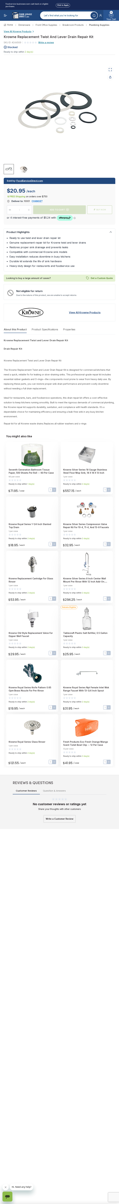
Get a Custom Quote (102, 278)
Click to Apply (63, 5)
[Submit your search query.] (93, 15)
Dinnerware (24, 25)
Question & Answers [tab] (54, 790)
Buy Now (101, 209)
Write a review (46, 42)
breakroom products (73, 25)
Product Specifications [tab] (45, 329)
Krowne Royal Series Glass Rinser (27, 741)
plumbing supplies (99, 25)
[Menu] (5, 15)
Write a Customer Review (59, 818)
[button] (100, 15)
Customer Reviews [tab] (26, 790)
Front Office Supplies (46, 25)
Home (10, 24)
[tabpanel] (59, 382)
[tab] (9, 169)
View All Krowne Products (17, 31)
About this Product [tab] (15, 329)
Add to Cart (57, 209)
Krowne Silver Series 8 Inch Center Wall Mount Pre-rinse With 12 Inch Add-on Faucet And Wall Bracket (84, 581)
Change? (37, 201)
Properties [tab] (69, 329)
